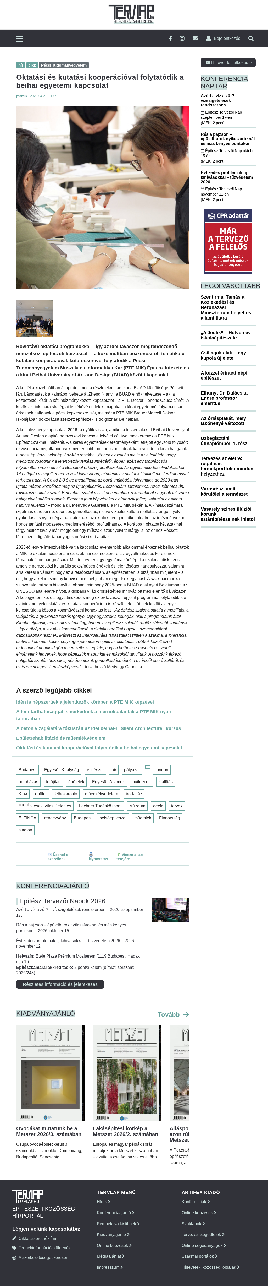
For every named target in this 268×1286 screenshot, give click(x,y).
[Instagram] (182, 38)
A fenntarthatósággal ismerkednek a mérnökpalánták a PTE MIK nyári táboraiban (93, 715)
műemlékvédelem (101, 794)
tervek (176, 806)
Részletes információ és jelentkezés (60, 984)
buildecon (141, 782)
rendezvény (55, 818)
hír (113, 770)
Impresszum (108, 1267)
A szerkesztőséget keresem (44, 1257)
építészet (95, 770)
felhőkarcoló (65, 794)
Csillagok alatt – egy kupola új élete (223, 355)
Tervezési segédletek (202, 1234)
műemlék (142, 818)
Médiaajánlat (109, 1256)
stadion (25, 830)
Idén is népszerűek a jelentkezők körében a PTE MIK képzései (85, 702)
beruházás (28, 782)
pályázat (132, 770)
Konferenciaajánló (114, 1213)
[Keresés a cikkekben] (251, 38)
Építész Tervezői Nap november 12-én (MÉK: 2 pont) (221, 194)
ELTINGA (27, 818)
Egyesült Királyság (61, 770)
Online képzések (113, 1245)
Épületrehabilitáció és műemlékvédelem (60, 738)
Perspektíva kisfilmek (117, 1224)
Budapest (27, 770)
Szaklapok (192, 1224)
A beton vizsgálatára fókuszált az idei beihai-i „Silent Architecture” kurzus (98, 728)
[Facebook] (170, 38)
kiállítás (166, 782)
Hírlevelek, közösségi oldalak (209, 1267)
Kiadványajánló (112, 1234)
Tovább (170, 1014)
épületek (76, 782)
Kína (23, 794)
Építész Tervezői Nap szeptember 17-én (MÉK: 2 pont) (221, 117)
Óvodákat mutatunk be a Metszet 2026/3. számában (48, 1131)
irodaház (134, 794)
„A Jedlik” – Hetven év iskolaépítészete (226, 335)
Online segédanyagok (203, 1245)
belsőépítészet (112, 818)
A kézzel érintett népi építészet (224, 375)
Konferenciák (194, 1201)
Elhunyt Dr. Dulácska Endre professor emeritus (224, 398)
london (161, 770)
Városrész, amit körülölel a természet (224, 491)
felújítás (53, 782)
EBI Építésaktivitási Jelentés (45, 806)
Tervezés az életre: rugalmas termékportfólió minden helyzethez (227, 466)
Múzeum (137, 806)
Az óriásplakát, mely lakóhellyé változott (223, 421)
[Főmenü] (19, 39)
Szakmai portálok (198, 1256)
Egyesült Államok (108, 782)
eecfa (158, 806)
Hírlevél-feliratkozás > (231, 62)
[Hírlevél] (195, 38)
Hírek (102, 1201)
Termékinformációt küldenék (45, 1248)
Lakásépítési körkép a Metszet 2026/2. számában (125, 1131)
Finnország (169, 818)
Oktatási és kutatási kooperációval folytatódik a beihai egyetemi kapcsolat (99, 747)
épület (41, 794)
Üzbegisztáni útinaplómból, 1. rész (224, 441)
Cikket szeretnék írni (37, 1238)
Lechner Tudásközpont (100, 806)
